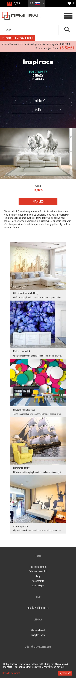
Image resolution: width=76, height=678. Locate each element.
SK (31, 3)
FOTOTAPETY (38, 72)
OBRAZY (38, 75)
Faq (38, 576)
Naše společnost (38, 566)
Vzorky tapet (38, 585)
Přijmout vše (65, 673)
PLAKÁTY (38, 79)
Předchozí (30, 101)
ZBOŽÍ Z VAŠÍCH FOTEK (38, 608)
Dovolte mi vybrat (11, 673)
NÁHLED (38, 201)
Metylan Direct (38, 630)
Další (48, 110)
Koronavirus (38, 580)
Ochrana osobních (38, 571)
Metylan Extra (38, 635)
